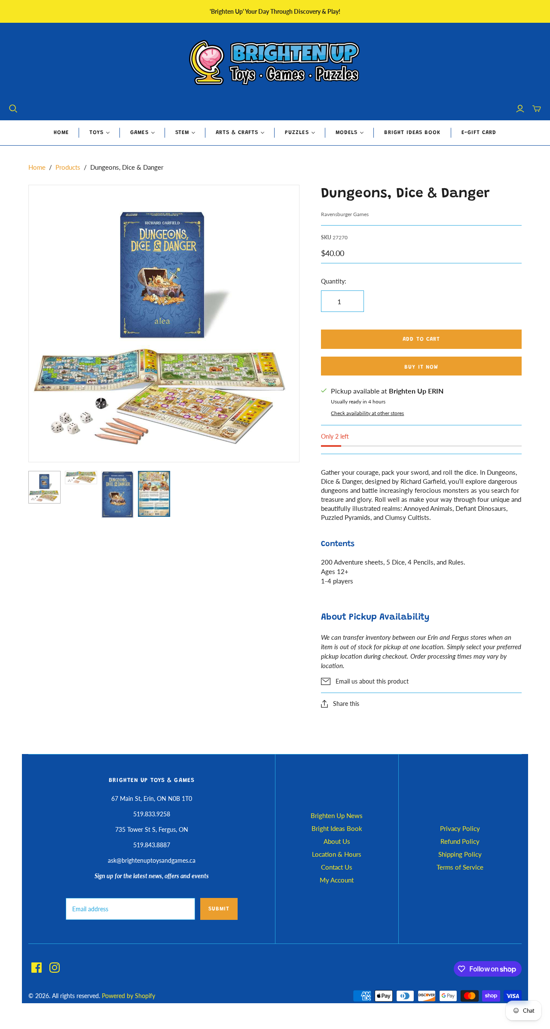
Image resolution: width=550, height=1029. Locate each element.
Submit (218, 909)
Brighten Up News (337, 815)
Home (61, 132)
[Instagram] (54, 967)
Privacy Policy (460, 828)
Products (67, 167)
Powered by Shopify (128, 995)
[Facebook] (36, 967)
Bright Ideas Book (412, 132)
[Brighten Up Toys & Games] (275, 63)
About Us (337, 841)
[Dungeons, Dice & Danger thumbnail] (44, 487)
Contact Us (336, 867)
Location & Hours (336, 854)
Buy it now (421, 367)
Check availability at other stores (367, 413)
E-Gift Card (478, 132)
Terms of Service (460, 867)
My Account (337, 880)
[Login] (520, 108)
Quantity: (333, 281)
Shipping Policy (460, 854)
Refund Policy (460, 841)
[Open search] (13, 108)
